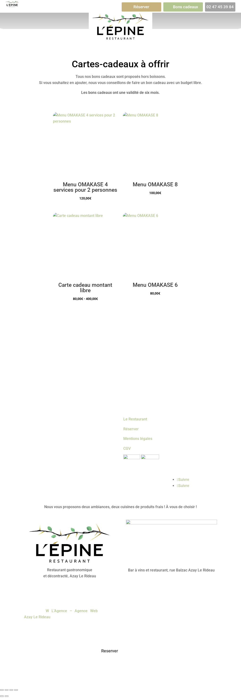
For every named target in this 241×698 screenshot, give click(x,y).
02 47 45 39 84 (220, 6)
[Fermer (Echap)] (16, 690)
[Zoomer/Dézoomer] (2, 690)
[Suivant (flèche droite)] (6, 696)
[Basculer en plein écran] (6, 690)
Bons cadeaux (185, 6)
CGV (127, 448)
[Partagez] (11, 690)
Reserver (109, 650)
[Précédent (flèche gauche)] (2, 696)
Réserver (141, 6)
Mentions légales (137, 438)
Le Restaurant (135, 419)
